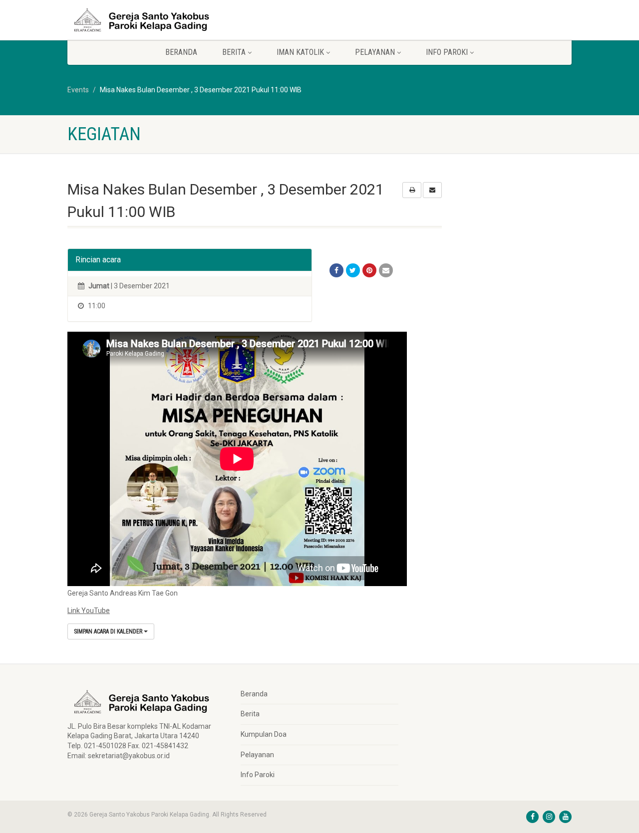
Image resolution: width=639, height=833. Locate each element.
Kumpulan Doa (264, 734)
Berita (250, 714)
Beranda (181, 52)
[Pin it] (369, 270)
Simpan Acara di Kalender (109, 631)
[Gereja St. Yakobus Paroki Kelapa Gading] (146, 19)
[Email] (386, 270)
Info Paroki (258, 775)
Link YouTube (88, 611)
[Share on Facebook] (336, 270)
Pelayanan (257, 755)
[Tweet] (353, 270)
